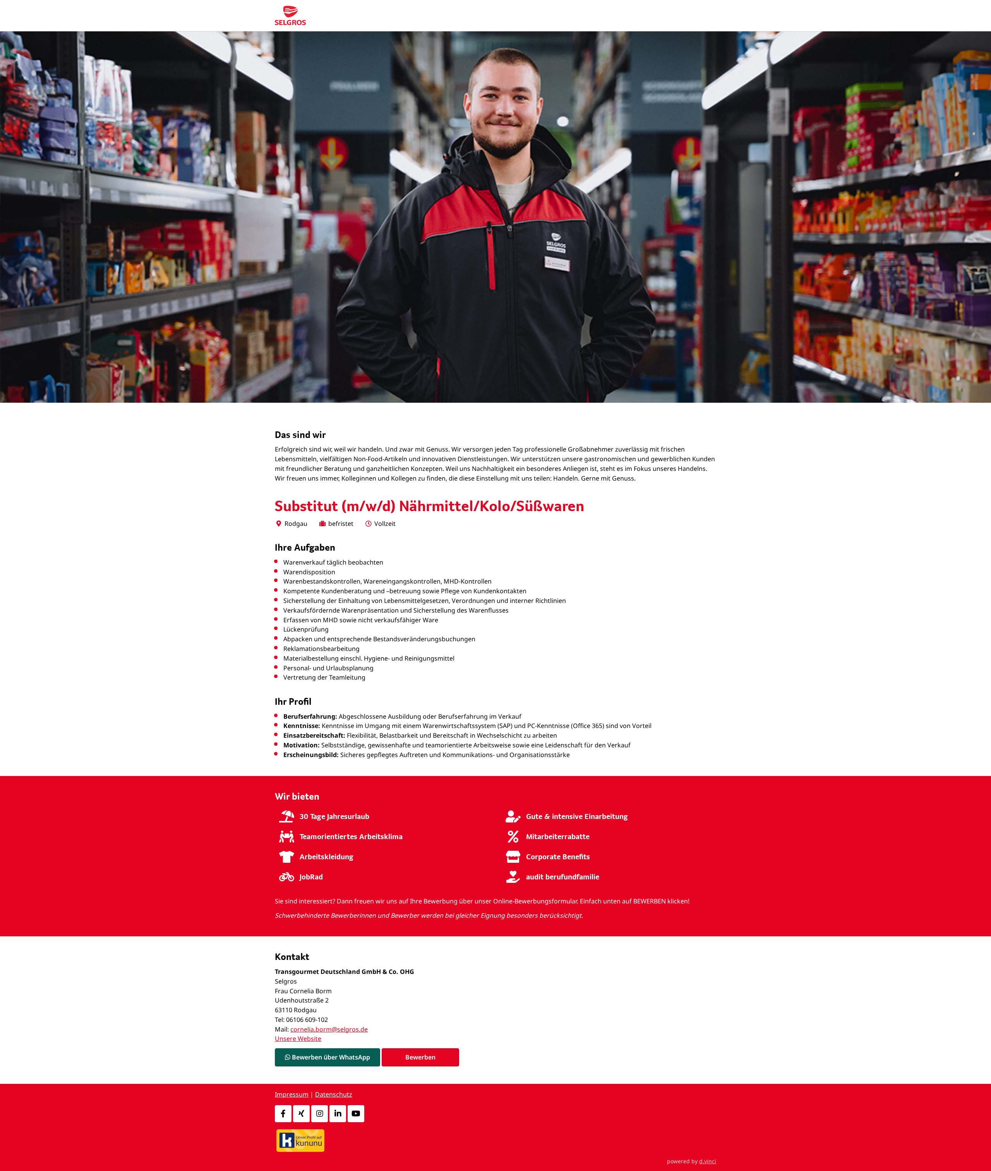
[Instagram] (319, 1113)
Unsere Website (298, 1038)
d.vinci (707, 1161)
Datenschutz (333, 1094)
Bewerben (420, 1057)
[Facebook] (283, 1113)
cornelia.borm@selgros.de (329, 1029)
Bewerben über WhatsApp (330, 1057)
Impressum (292, 1094)
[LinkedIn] (337, 1113)
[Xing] (301, 1113)
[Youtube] (356, 1113)
